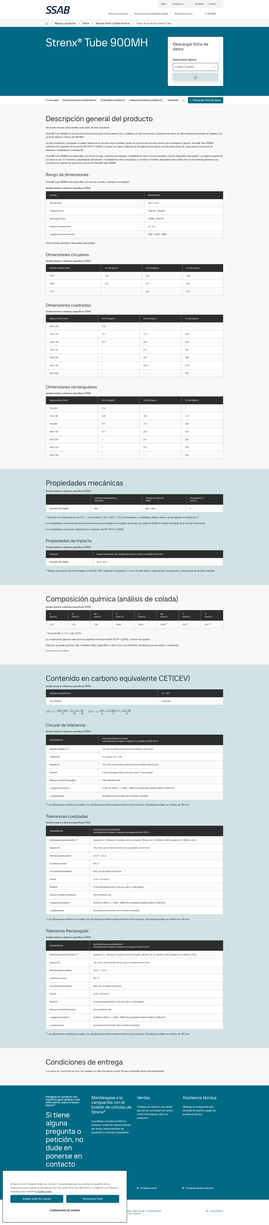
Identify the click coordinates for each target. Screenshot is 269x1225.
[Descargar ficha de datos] (195, 77)
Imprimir (137, 1213)
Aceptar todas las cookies (37, 1198)
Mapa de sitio (139, 1211)
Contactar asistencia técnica (199, 1188)
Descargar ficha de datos (207, 100)
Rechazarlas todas (93, 1198)
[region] (64, 1196)
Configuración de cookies (65, 1210)
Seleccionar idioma (184, 59)
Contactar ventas (148, 1188)
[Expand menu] (183, 100)
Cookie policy (44, 1191)
